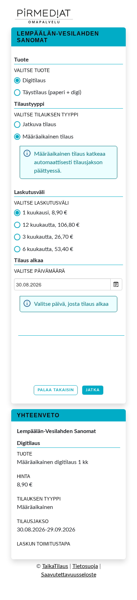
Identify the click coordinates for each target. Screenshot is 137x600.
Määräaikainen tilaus (47, 137)
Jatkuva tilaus (39, 124)
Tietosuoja (85, 566)
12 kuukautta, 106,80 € (50, 225)
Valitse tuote (32, 70)
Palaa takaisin (56, 390)
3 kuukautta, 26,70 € (47, 237)
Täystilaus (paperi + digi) (51, 92)
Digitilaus (34, 80)
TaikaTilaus (55, 566)
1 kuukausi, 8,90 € (44, 212)
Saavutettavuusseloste (68, 575)
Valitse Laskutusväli (41, 203)
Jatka (93, 390)
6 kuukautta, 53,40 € (47, 249)
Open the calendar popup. (116, 284)
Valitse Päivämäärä (39, 271)
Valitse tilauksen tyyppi (46, 114)
